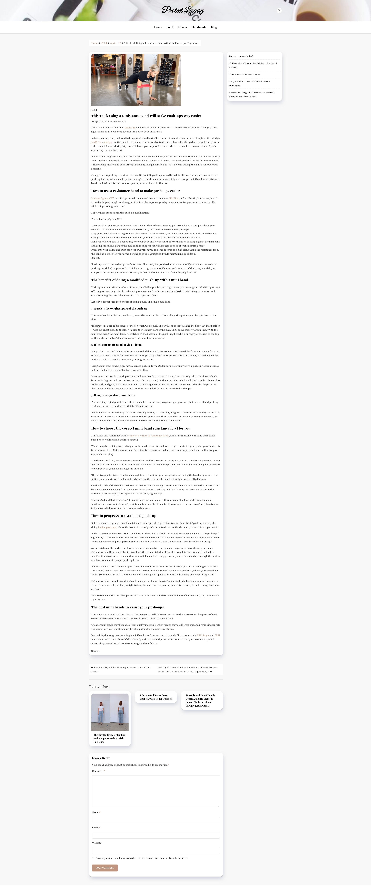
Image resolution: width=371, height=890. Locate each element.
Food (170, 27)
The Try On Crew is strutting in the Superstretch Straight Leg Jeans (110, 738)
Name (96, 812)
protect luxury (182, 11)
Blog (214, 27)
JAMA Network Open (102, 142)
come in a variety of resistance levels (148, 435)
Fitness (182, 27)
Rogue (206, 635)
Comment (98, 771)
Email (96, 827)
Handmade (199, 27)
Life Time (174, 198)
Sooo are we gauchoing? (241, 56)
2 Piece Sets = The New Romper (244, 74)
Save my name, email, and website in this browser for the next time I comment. (142, 858)
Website (96, 842)
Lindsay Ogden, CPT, (102, 198)
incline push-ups (107, 527)
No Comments (119, 121)
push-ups (130, 127)
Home (158, 27)
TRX (199, 635)
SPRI (217, 635)
